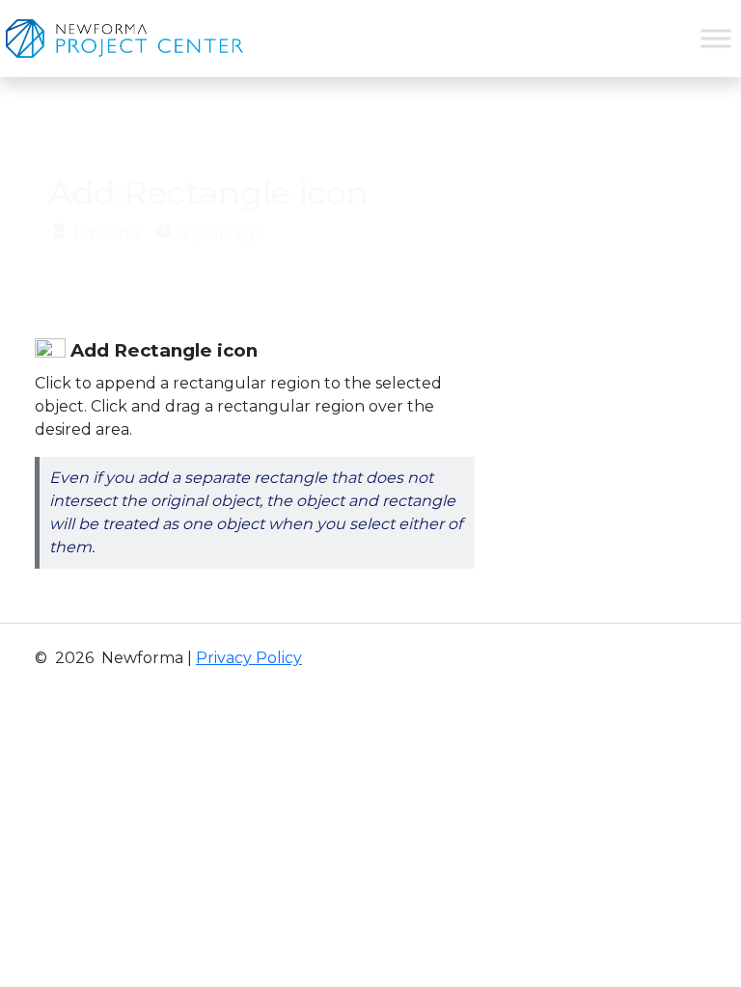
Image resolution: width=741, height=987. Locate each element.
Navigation (167, 130)
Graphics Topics (298, 130)
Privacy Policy (249, 658)
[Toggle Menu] (715, 38)
